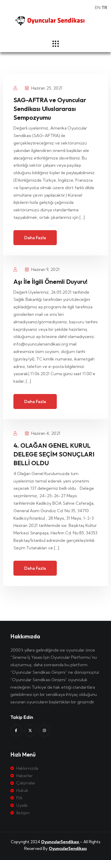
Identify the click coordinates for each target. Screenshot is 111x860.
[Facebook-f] (16, 730)
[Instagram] (44, 730)
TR (104, 7)
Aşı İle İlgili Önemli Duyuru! (50, 281)
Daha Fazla (35, 237)
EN (97, 7)
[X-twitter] (30, 730)
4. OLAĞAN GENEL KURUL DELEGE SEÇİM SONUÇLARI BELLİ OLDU (53, 454)
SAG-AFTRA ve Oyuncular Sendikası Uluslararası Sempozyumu (49, 108)
